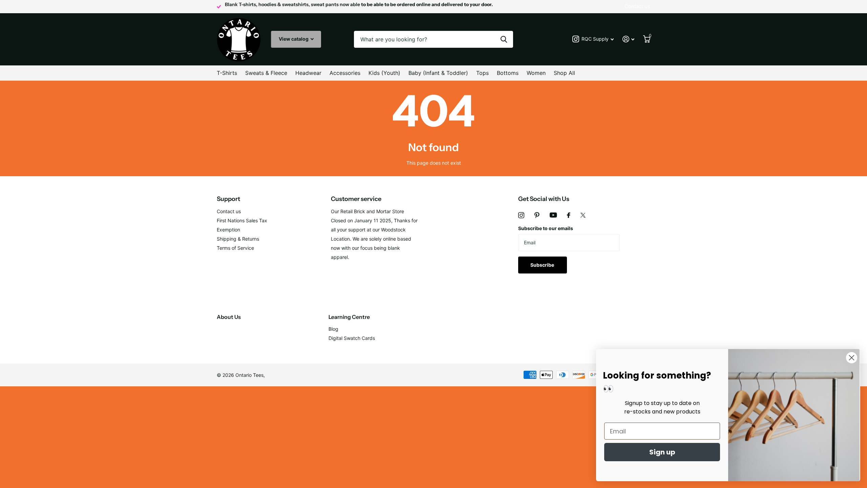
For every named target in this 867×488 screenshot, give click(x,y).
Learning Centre (349, 316)
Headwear (308, 72)
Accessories (345, 72)
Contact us (229, 211)
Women (536, 72)
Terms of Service (235, 248)
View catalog (294, 39)
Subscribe (542, 265)
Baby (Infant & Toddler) (438, 72)
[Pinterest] (537, 215)
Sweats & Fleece (266, 72)
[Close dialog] (852, 358)
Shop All (564, 72)
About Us (229, 316)
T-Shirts (227, 72)
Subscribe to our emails (545, 228)
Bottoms (508, 72)
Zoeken (503, 39)
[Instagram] (521, 215)
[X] (583, 215)
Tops (482, 72)
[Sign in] (628, 39)
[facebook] (568, 215)
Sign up (662, 452)
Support (228, 199)
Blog (333, 329)
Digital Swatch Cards (352, 338)
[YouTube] (553, 215)
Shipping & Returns (238, 239)
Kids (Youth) (384, 72)
